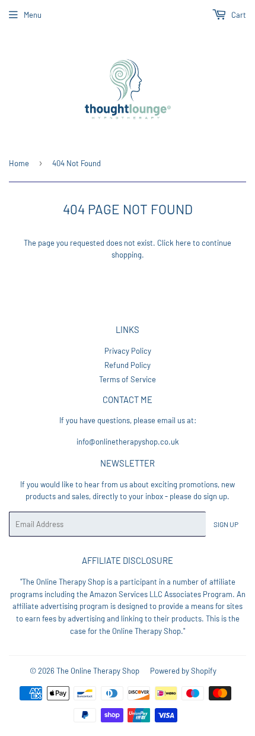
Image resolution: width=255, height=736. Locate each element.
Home (19, 163)
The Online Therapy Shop (97, 670)
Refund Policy (127, 365)
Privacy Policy (127, 351)
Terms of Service (127, 379)
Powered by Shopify (183, 670)
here (183, 243)
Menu (33, 15)
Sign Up (225, 524)
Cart (238, 15)
